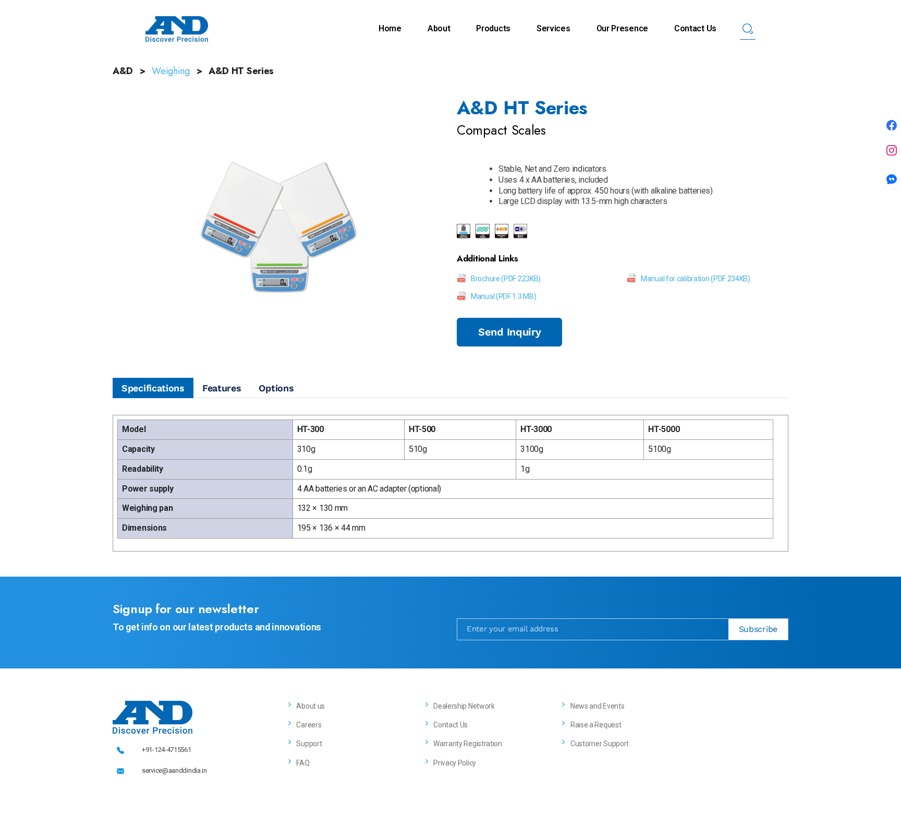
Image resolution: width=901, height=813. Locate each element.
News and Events (597, 706)
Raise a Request (596, 724)
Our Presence (622, 28)
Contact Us (695, 28)
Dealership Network (464, 706)
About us (310, 706)
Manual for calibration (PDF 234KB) (695, 278)
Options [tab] (276, 387)
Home (390, 28)
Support (309, 743)
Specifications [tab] (153, 387)
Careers (308, 724)
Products (493, 28)
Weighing (171, 71)
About (439, 28)
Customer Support (599, 743)
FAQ (302, 763)
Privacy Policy (454, 763)
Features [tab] (221, 387)
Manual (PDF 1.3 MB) (503, 296)
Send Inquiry (509, 332)
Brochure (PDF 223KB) (506, 278)
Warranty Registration (467, 743)
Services (553, 28)
